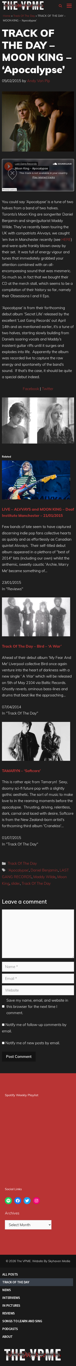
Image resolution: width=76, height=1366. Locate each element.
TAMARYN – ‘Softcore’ (21, 770)
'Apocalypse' (18, 870)
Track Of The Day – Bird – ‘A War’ (32, 646)
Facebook (31, 388)
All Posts (10, 1274)
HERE (66, 239)
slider (15, 883)
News (6, 1290)
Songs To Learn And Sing (22, 1321)
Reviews (8, 1313)
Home (7, 16)
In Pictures (11, 1305)
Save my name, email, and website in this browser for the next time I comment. (37, 1006)
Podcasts (10, 1329)
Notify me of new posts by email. (32, 1043)
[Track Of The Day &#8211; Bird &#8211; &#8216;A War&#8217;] (36, 635)
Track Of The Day (24, 16)
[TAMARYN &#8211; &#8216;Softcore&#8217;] (36, 759)
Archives (12, 1213)
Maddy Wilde (44, 876)
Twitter (47, 388)
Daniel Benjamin (44, 870)
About (7, 1336)
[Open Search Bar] (60, 6)
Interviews (11, 1297)
